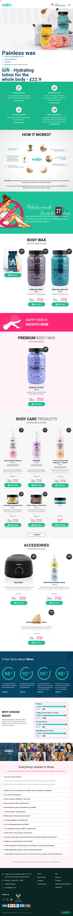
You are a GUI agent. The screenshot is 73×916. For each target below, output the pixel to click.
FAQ (56, 874)
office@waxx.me (56, 862)
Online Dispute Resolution (63, 884)
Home (39, 874)
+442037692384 (60, 5)
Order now (13, 275)
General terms (41, 884)
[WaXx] (7, 5)
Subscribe (58, 887)
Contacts (58, 880)
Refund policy (29, 912)
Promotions (6, 67)
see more (12, 476)
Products (40, 880)
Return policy (22, 912)
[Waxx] (66, 912)
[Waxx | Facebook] (3, 899)
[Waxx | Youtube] (11, 899)
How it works (41, 877)
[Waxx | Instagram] (7, 899)
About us (58, 877)
